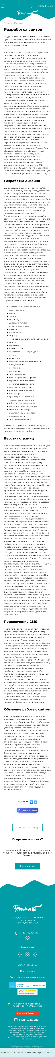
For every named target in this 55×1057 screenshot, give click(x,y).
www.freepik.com (30, 1048)
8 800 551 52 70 (44, 6)
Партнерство (27, 971)
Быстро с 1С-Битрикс (25, 1013)
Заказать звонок (27, 866)
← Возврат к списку (27, 827)
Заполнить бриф (27, 965)
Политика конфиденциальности (28, 977)
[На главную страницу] (27, 14)
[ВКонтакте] (31, 802)
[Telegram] (35, 802)
